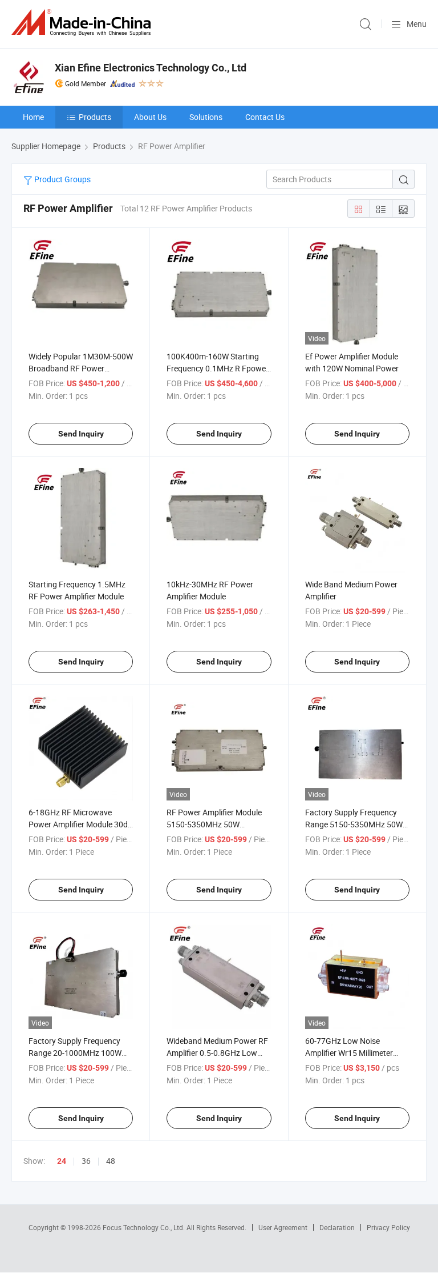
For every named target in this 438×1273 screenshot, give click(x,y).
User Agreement (282, 1227)
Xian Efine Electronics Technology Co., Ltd (150, 68)
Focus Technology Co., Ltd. (144, 1227)
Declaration (337, 1227)
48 (110, 1160)
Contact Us (265, 116)
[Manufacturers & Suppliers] (83, 22)
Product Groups (62, 179)
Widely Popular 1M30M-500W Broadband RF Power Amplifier (81, 368)
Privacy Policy (388, 1227)
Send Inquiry (81, 433)
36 (86, 1160)
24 (61, 1161)
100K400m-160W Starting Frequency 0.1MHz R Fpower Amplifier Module (218, 368)
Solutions (205, 116)
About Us (150, 116)
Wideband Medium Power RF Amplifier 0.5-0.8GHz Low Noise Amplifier (217, 1052)
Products (95, 116)
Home (33, 116)
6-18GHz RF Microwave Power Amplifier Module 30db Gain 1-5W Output (80, 824)
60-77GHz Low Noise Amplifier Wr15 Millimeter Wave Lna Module (349, 1052)
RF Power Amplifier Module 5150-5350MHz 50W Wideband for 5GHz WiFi (214, 824)
